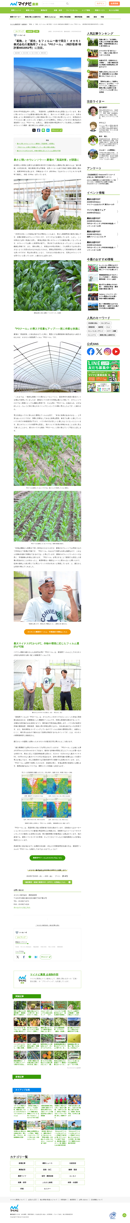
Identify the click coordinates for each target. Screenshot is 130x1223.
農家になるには (50, 17)
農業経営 (22, 1169)
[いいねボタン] (15, 35)
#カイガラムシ (105, 323)
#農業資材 (60, 947)
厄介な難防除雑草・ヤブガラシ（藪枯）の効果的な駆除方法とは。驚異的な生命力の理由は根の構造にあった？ (60, 1029)
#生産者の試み (93, 323)
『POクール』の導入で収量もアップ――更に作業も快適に (36, 147)
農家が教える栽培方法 (33, 17)
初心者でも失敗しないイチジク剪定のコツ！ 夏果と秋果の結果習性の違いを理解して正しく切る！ (33, 1029)
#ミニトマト (92, 335)
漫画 (95, 17)
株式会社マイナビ (15, 1214)
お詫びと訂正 (32, 1199)
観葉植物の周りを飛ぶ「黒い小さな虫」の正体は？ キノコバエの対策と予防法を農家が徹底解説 (74, 1046)
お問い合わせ (83, 1199)
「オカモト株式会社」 (42, 925)
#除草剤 (100, 327)
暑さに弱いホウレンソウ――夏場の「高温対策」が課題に (36, 143)
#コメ (108, 327)
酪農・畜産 (73, 1169)
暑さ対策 (25, 53)
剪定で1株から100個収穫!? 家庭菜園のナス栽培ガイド (20, 1013)
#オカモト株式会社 (26, 947)
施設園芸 (17, 53)
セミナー (47, 1189)
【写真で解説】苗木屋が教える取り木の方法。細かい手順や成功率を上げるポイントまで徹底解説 (33, 1062)
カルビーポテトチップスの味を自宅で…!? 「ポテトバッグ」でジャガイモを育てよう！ (46, 1013)
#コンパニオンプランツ (95, 331)
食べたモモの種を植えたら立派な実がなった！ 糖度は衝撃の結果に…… (46, 1062)
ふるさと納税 (47, 1182)
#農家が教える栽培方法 (107, 335)
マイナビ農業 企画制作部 (44, 974)
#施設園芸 (36, 947)
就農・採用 (22, 1182)
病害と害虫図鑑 (65, 17)
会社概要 (23, 1214)
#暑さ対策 (43, 947)
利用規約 (64, 1199)
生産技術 (24, 24)
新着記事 (22, 1163)
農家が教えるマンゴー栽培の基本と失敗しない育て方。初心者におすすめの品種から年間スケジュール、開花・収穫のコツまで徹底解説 (46, 1029)
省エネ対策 (35, 53)
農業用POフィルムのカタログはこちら (47, 858)
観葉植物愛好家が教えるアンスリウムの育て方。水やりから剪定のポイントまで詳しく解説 (60, 1046)
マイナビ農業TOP (15, 24)
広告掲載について (97, 1199)
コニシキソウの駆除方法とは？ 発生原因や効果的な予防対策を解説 (60, 1013)
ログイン (100, 3)
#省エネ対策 (51, 947)
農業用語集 (78, 17)
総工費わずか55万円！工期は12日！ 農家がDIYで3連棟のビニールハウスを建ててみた (74, 1029)
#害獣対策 (91, 327)
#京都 (17, 947)
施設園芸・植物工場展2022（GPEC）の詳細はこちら (45, 882)
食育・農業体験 (47, 1176)
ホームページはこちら (22, 907)
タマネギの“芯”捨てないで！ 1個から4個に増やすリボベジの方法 (20, 1029)
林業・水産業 (73, 1182)
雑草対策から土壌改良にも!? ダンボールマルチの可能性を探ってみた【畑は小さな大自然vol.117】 (46, 1046)
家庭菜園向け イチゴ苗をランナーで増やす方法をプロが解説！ (19, 1062)
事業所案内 (31, 1214)
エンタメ (72, 1176)
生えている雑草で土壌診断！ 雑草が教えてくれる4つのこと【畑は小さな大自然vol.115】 (74, 1013)
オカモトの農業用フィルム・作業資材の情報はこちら (47, 632)
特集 (102, 17)
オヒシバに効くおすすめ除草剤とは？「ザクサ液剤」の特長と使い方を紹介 (73, 1062)
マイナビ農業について (17, 1199)
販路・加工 (47, 1169)
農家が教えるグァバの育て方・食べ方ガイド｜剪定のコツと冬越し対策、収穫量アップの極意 (33, 1013)
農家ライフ (22, 1176)
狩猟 (22, 1189)
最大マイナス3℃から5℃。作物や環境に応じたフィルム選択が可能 (39, 151)
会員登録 (114, 3)
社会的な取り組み (41, 1214)
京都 (36, 31)
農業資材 (43, 53)
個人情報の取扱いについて (48, 1199)
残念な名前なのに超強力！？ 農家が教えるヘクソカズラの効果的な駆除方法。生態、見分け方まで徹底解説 (60, 1062)
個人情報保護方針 (68, 1214)
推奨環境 (73, 1199)
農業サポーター (15, 17)
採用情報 (49, 1214)
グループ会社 (57, 1214)
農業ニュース (47, 1163)
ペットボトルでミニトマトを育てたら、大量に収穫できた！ (19, 1046)
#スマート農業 (111, 331)
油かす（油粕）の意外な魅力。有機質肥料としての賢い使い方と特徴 (33, 1046)
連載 (88, 17)
